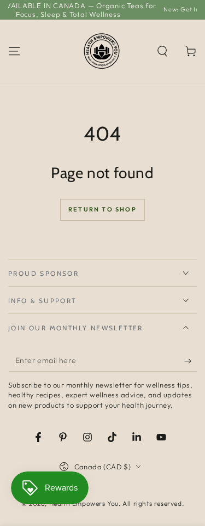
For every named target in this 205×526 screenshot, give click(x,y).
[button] (162, 51)
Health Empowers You (84, 503)
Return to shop (102, 209)
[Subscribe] (190, 361)
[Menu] (14, 51)
